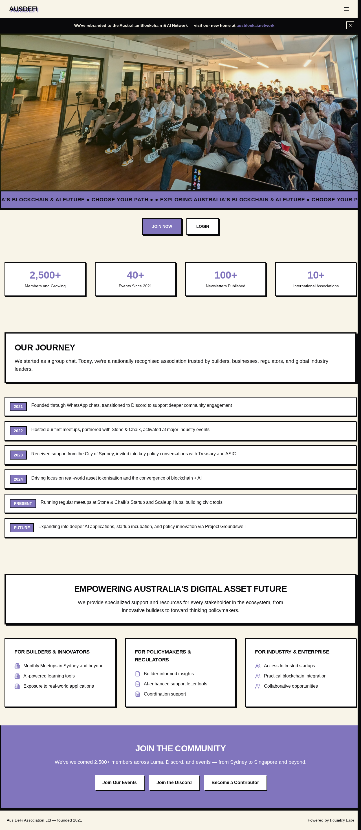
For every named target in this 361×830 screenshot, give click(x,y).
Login (202, 226)
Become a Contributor (235, 782)
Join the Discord (174, 782)
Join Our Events (119, 782)
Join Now (162, 226)
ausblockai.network (255, 25)
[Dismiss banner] (350, 25)
